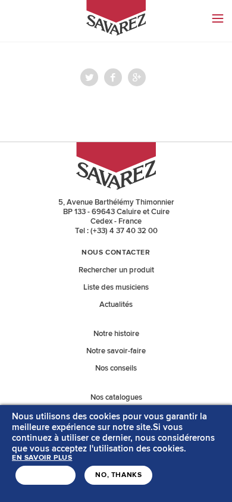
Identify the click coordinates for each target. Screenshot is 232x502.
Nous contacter (115, 252)
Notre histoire (116, 333)
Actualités (116, 304)
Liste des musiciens (116, 287)
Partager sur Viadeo (137, 77)
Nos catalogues (116, 397)
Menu (217, 18)
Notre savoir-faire (116, 351)
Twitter (89, 77)
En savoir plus (42, 458)
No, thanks (118, 475)
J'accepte (45, 475)
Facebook (113, 77)
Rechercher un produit (116, 270)
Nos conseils (116, 368)
